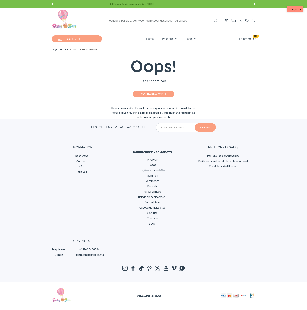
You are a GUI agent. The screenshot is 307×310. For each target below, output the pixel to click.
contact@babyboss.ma (89, 254)
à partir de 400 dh (167, 4)
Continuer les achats (153, 94)
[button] (52, 3)
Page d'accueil (60, 49)
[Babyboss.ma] (64, 20)
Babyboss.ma (153, 296)
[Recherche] (215, 20)
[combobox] (163, 20)
